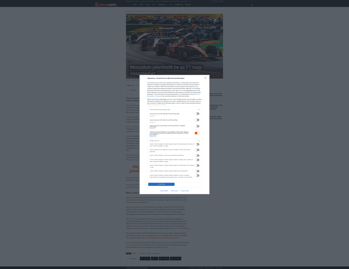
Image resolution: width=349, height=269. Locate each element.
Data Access (174, 190)
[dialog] (174, 134)
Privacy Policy (185, 190)
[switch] (197, 113)
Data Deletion (164, 190)
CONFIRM (161, 184)
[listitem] (174, 110)
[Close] (206, 78)
